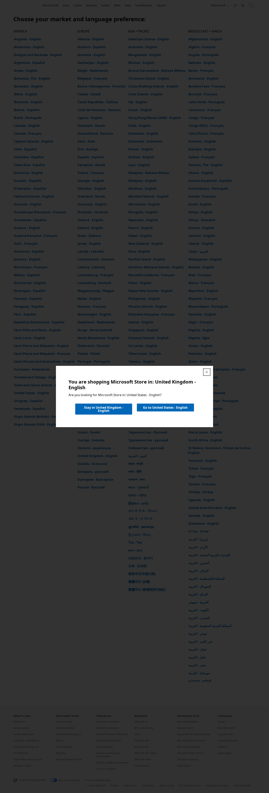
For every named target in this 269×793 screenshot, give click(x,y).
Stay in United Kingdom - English (103, 409)
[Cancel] (207, 372)
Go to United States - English (165, 407)
